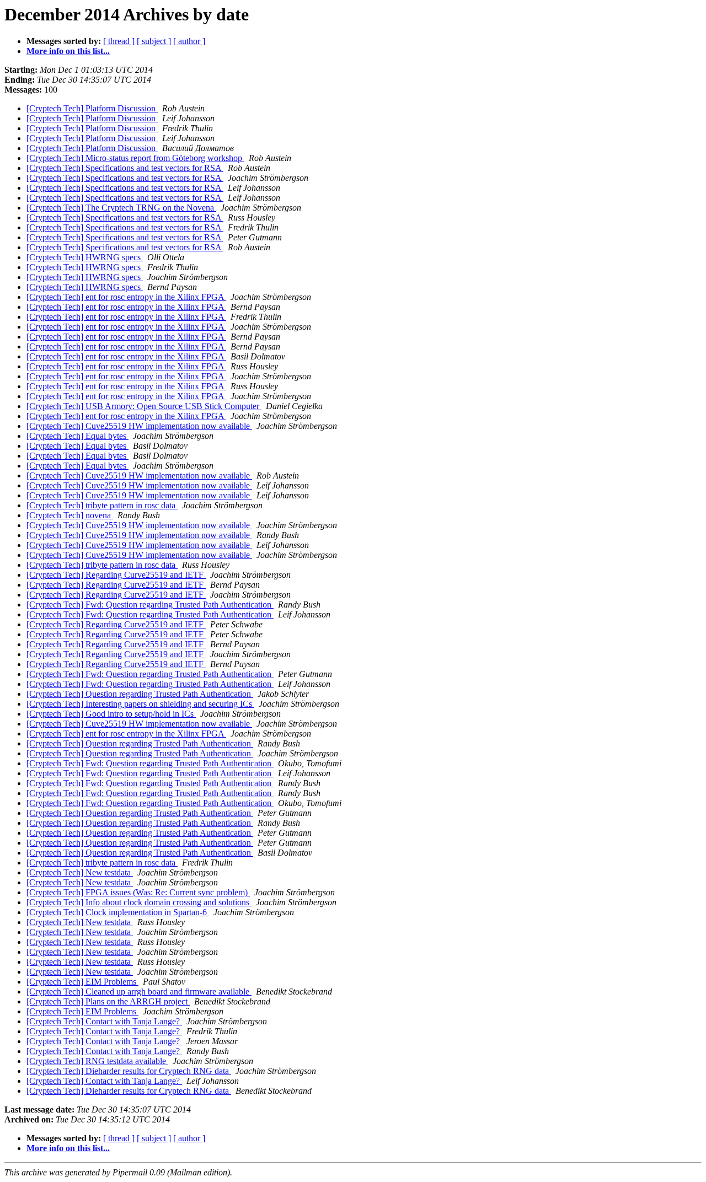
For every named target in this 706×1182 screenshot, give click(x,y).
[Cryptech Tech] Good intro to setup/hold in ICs (111, 713)
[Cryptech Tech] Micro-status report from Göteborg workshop (135, 158)
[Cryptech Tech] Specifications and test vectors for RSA (124, 168)
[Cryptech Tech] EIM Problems (82, 981)
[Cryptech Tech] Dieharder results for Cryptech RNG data (128, 1071)
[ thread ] (119, 41)
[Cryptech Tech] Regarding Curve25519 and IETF (116, 574)
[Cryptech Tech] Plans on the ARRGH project (108, 1001)
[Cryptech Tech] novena (69, 515)
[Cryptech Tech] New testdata (79, 872)
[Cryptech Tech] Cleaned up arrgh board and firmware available (139, 991)
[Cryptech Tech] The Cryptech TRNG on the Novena (121, 207)
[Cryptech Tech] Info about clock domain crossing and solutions (139, 902)
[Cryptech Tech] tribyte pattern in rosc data (102, 505)
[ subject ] (154, 41)
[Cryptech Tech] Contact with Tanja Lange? (104, 1021)
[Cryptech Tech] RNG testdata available (97, 1061)
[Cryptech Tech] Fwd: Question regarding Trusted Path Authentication (150, 604)
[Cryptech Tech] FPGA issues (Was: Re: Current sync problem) (138, 892)
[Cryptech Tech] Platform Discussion (92, 108)
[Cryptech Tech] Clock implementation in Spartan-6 (117, 912)
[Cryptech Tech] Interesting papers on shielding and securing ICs (140, 703)
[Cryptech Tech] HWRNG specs (84, 257)
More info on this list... (68, 51)
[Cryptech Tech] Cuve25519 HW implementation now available (139, 426)
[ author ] (189, 41)
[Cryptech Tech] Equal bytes (77, 435)
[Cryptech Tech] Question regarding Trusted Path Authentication (139, 694)
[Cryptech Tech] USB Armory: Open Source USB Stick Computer (143, 406)
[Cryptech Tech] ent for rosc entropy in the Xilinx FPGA (126, 297)
